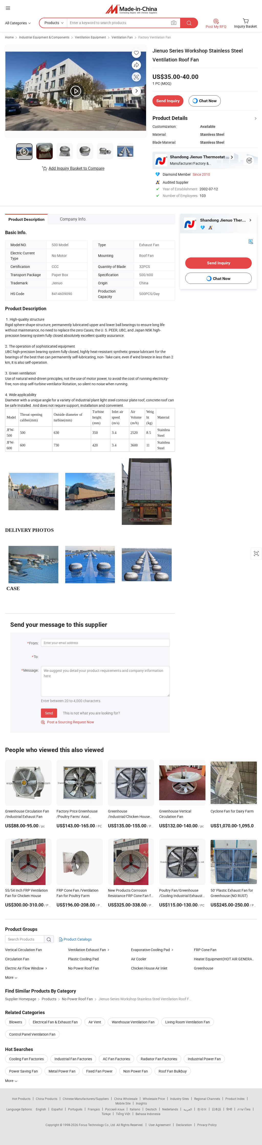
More (9, 1080)
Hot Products (21, 1099)
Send (49, 713)
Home (9, 37)
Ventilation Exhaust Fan (87, 949)
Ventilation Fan (122, 37)
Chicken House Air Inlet (149, 968)
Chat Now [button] (208, 100)
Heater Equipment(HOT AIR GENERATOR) (227, 958)
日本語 (216, 1109)
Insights (141, 1103)
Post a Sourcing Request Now (67, 722)
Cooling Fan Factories (26, 1058)
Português (75, 1109)
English (41, 1109)
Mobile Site (122, 1103)
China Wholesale (125, 1099)
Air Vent (95, 1021)
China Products (46, 1099)
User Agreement (160, 1125)
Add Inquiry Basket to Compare (76, 168)
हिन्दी (229, 1109)
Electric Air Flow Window (25, 968)
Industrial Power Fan (204, 1058)
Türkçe (106, 1114)
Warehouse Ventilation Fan (133, 1021)
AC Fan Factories (116, 1058)
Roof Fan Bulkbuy (173, 1071)
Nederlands (170, 1109)
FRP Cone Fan (205, 949)
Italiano (135, 1109)
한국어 (201, 1109)
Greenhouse (203, 968)
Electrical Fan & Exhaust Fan (55, 1021)
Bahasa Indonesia (148, 1114)
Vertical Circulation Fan (23, 949)
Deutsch (151, 1109)
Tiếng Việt (123, 1114)
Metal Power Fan (62, 1071)
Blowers (15, 1021)
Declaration (184, 1125)
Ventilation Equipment (90, 37)
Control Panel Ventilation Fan (32, 1034)
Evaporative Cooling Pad (150, 949)
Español (57, 1109)
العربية (187, 1109)
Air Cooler (138, 958)
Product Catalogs (77, 939)
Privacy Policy (207, 1125)
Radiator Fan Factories (159, 1058)
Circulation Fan (17, 958)
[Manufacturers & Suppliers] (131, 9)
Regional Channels (207, 1099)
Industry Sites (179, 1099)
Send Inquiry (168, 100)
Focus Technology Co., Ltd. (97, 1125)
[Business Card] (250, 241)
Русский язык (114, 1109)
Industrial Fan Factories (73, 1058)
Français (94, 1109)
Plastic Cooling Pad (83, 958)
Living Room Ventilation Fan (187, 1021)
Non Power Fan (135, 1071)
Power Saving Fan (23, 1071)
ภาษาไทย (243, 1109)
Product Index (235, 1099)
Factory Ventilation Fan (154, 37)
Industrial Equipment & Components (44, 37)
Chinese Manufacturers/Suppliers (86, 1099)
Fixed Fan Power (99, 1071)
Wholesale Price (154, 1099)
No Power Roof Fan (83, 968)
